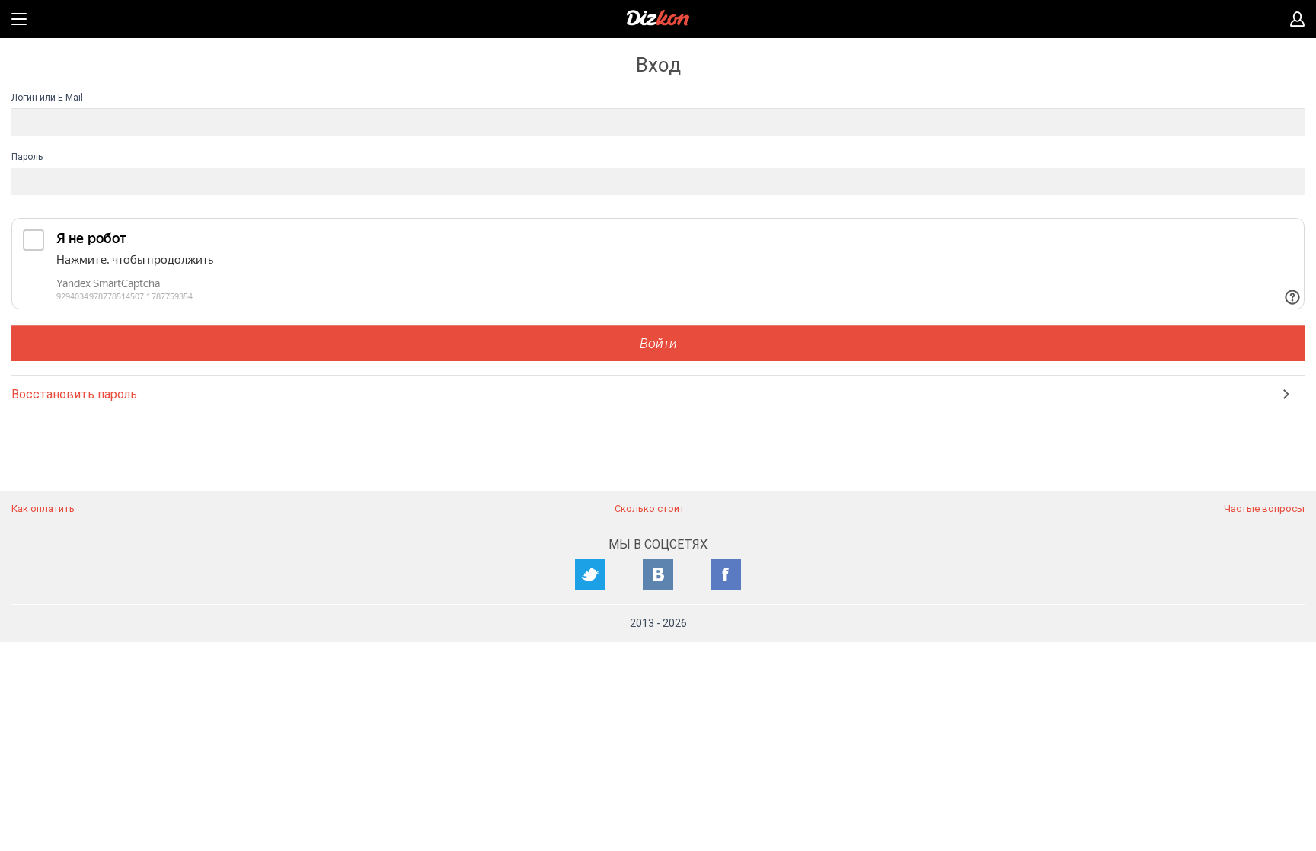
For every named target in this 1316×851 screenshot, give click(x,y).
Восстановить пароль (74, 394)
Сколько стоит (650, 508)
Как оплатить (43, 508)
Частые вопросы (1264, 508)
